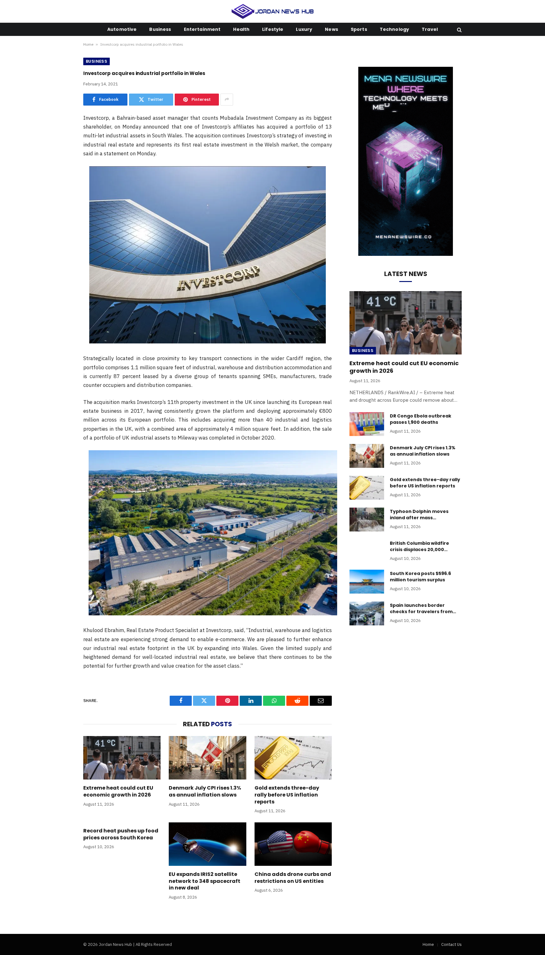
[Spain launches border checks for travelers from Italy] (366, 613)
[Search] (459, 29)
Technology (394, 29)
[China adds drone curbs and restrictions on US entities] (293, 844)
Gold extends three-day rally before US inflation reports (287, 795)
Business (160, 29)
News (331, 29)
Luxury (304, 29)
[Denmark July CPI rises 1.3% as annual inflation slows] (207, 758)
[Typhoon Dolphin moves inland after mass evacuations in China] (366, 520)
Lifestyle (272, 29)
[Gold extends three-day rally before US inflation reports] (293, 758)
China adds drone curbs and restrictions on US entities (293, 878)
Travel (430, 29)
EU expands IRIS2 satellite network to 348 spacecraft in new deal (204, 881)
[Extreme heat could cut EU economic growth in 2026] (122, 758)
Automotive (122, 29)
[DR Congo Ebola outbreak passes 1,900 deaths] (366, 424)
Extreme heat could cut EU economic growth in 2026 (118, 791)
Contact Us (451, 944)
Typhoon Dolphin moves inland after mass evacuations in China (419, 514)
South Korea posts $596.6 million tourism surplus (420, 576)
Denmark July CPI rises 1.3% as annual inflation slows (205, 791)
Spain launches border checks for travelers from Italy (421, 608)
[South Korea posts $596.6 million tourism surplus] (366, 582)
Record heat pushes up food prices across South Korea (120, 834)
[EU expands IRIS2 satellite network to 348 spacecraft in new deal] (207, 844)
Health (241, 29)
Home (88, 44)
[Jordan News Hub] (272, 11)
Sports (359, 29)
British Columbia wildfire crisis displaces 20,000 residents (419, 546)
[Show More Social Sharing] (226, 100)
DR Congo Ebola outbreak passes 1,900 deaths (420, 419)
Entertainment (202, 29)
